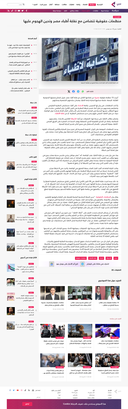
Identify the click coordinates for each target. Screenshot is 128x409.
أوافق (27, 404)
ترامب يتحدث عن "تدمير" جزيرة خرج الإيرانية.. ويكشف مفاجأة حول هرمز (25, 234)
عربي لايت (43, 4)
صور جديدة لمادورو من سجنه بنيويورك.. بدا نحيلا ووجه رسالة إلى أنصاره (24, 220)
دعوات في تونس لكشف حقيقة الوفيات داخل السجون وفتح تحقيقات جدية (54, 342)
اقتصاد (85, 4)
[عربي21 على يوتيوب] (19, 11)
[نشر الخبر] (69, 91)
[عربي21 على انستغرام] (15, 11)
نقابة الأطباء (59, 113)
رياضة (78, 4)
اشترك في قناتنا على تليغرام (98, 264)
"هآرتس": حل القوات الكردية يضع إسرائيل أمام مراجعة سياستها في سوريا (19, 55)
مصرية (97, 98)
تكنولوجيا (75, 398)
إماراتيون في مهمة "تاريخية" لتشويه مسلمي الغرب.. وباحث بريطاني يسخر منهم (24, 269)
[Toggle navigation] (23, 4)
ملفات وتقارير (74, 11)
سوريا (59, 398)
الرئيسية (99, 4)
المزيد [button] (35, 4)
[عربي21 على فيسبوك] (26, 11)
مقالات (64, 4)
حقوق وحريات (86, 11)
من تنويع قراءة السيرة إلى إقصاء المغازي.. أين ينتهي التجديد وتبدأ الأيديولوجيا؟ (19, 64)
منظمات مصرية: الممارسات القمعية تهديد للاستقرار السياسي (26, 122)
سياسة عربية (105, 11)
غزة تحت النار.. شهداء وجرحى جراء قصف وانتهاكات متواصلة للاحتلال (80, 342)
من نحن (38, 397)
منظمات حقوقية (81, 258)
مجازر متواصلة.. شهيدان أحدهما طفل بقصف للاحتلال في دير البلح (80, 372)
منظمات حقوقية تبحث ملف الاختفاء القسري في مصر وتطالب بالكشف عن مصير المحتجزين (108, 342)
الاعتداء (80, 106)
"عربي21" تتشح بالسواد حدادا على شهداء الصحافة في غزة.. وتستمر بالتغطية (26, 167)
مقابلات (95, 11)
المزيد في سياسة (115, 318)
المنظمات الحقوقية (103, 197)
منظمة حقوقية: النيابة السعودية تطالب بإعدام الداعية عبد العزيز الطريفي (25, 298)
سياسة (92, 4)
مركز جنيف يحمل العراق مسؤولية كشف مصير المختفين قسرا (108, 372)
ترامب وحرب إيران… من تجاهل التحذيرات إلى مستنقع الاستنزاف (19, 81)
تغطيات (71, 4)
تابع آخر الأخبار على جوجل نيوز (67, 264)
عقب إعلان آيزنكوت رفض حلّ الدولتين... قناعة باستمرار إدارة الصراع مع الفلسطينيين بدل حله (20, 89)
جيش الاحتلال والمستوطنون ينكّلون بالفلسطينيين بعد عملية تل (26, 144)
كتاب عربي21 (91, 392)
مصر (115, 258)
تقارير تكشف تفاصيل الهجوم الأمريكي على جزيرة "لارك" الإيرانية (25, 205)
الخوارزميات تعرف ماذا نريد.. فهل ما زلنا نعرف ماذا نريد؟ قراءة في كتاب (18, 46)
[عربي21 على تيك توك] (12, 11)
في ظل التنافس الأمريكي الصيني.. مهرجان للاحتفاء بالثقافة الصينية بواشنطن (18, 72)
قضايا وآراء (91, 395)
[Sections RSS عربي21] (33, 390)
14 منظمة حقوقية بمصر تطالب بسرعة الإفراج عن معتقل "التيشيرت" (109, 304)
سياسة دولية (57, 11)
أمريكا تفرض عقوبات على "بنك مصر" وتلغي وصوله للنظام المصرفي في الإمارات (25, 284)
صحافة (57, 4)
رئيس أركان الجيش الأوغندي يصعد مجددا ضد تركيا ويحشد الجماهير (25, 313)
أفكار (50, 4)
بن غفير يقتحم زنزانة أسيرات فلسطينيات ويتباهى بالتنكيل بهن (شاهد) (53, 372)
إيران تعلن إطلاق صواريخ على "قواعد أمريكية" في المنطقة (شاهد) (25, 248)
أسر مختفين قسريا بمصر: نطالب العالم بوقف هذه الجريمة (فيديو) (80, 304)
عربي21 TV (75, 392)
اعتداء (101, 258)
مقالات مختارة (91, 398)
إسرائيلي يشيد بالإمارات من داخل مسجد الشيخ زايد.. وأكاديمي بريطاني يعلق (25, 191)
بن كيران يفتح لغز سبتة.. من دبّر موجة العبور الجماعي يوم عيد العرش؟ (25, 327)
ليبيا (59, 395)
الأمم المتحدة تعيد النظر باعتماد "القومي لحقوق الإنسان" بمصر (27, 112)
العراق (59, 392)
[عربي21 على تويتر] (23, 11)
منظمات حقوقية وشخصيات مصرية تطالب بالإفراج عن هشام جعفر (52, 304)
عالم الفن (75, 395)
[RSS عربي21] (8, 11)
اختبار (65, 11)
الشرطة (73, 119)
